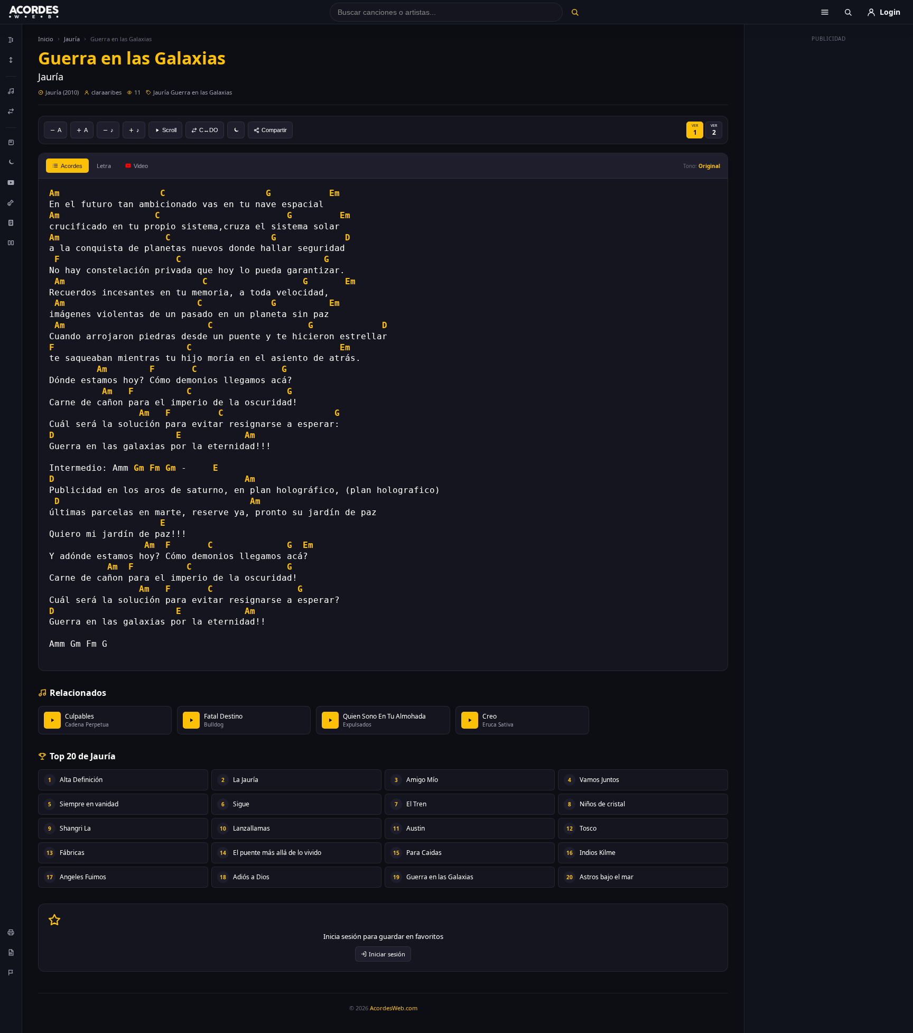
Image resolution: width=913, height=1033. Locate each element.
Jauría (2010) (62, 92)
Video (141, 166)
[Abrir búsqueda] (848, 12)
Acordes (71, 166)
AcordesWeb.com (393, 1008)
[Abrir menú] (825, 12)
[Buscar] (574, 12)
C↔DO (208, 130)
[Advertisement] (829, 205)
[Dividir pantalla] (11, 243)
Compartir (274, 130)
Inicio (45, 39)
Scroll (169, 130)
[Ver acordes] (11, 222)
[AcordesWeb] (47, 12)
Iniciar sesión (387, 954)
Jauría (72, 39)
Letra (104, 166)
